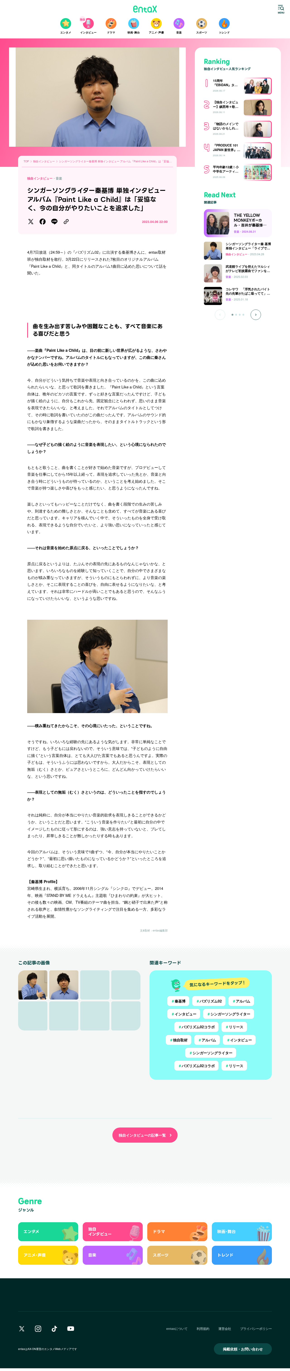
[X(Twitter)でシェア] (30, 221)
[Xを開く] (21, 1328)
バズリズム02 (209, 1001)
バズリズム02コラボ (196, 1026)
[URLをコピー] (66, 221)
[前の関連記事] (220, 315)
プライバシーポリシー (256, 1328)
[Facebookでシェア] (42, 221)
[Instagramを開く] (38, 1328)
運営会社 (224, 1328)
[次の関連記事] (256, 315)
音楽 (59, 178)
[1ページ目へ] (232, 315)
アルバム (241, 1001)
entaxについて (177, 1328)
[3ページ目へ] (240, 315)
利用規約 (203, 1328)
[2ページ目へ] (236, 315)
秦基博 (178, 1001)
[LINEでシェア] (54, 221)
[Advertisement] (97, 297)
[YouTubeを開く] (70, 1328)
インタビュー (183, 1013)
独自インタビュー (40, 178)
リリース (234, 1026)
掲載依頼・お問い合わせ (243, 1349)
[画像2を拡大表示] (63, 985)
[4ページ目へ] (243, 315)
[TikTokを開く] (54, 1328)
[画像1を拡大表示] (32, 985)
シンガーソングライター (228, 1013)
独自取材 (178, 1039)
